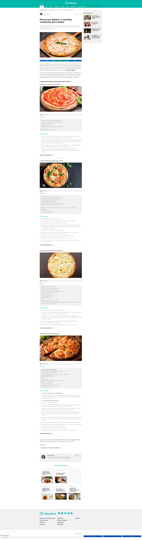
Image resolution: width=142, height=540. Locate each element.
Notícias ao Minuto (51, 441)
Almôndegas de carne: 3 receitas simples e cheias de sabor (46, 473)
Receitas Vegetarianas (60, 486)
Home (42, 6)
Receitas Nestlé (76, 439)
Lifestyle (60, 518)
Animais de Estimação (82, 6)
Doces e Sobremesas (73, 486)
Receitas (62, 6)
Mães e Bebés (73, 6)
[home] (71, 3)
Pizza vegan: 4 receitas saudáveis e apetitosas (50, 447)
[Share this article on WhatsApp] (61, 60)
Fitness (67, 6)
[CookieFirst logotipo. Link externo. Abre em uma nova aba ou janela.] (1, 534)
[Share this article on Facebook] (47, 60)
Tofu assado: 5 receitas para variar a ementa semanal (60, 490)
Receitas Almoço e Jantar (47, 469)
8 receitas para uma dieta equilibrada (60, 474)
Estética (51, 6)
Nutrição (56, 6)
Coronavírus (44, 520)
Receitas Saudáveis (59, 470)
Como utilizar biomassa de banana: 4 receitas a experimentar (74, 490)
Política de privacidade (78, 533)
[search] (101, 3)
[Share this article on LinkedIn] (75, 60)
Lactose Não (43, 441)
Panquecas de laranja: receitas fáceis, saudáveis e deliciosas (46, 490)
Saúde (46, 6)
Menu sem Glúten (61, 441)
